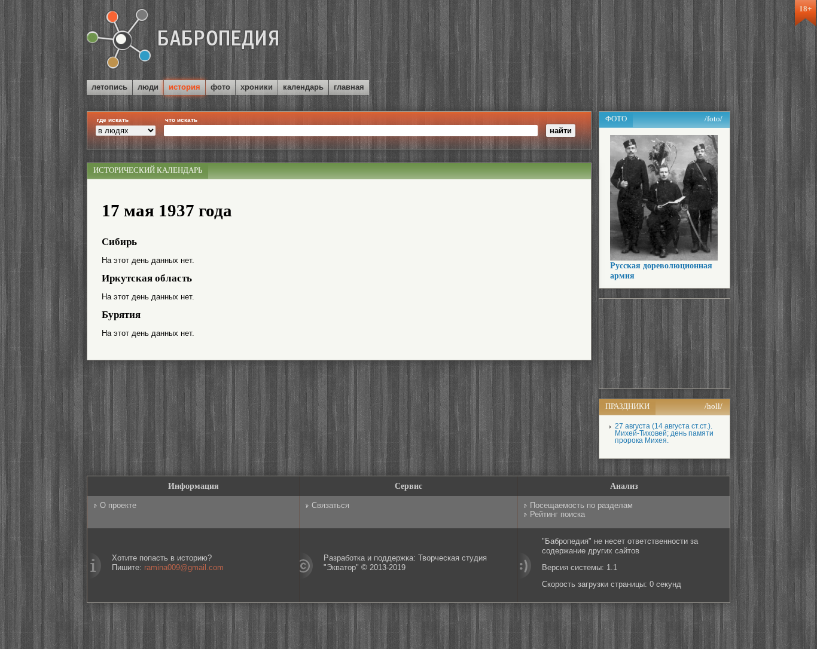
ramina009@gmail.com (184, 567)
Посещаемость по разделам (581, 505)
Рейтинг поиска (557, 514)
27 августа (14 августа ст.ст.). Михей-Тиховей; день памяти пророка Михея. (664, 433)
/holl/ (714, 406)
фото (220, 86)
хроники (256, 86)
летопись (109, 86)
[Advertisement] (590, 41)
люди (148, 86)
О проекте (118, 505)
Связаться (330, 505)
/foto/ (714, 118)
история (184, 86)
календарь (303, 86)
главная (349, 86)
